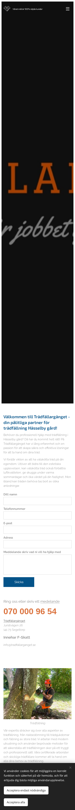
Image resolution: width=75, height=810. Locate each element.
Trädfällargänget (14, 621)
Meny (68, 8)
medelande (50, 601)
